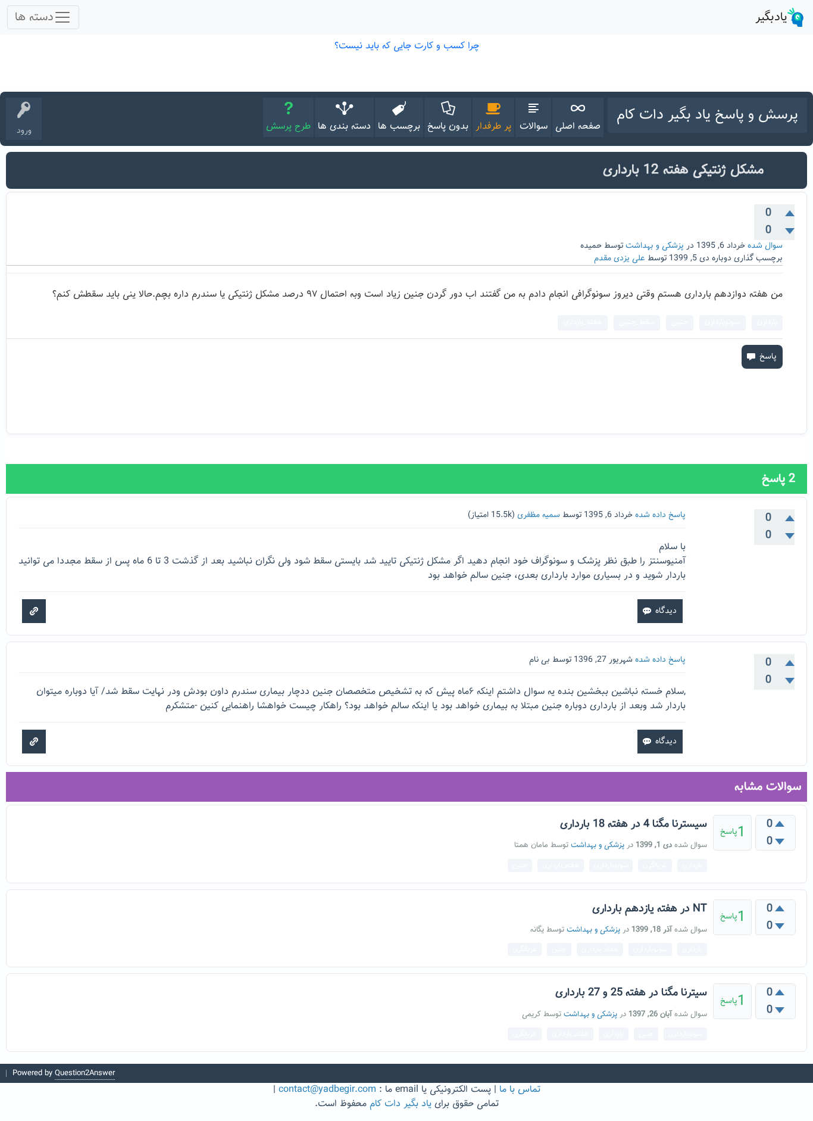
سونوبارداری (722, 322)
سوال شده (765, 246)
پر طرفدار (493, 126)
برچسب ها (399, 126)
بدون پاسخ (447, 126)
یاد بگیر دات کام (400, 1104)
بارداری (767, 322)
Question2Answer (85, 1073)
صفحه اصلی (578, 126)
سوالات (534, 126)
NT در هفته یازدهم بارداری (649, 909)
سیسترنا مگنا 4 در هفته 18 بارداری (633, 824)
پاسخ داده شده (660, 515)
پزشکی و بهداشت (655, 246)
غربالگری (655, 865)
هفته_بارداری (582, 322)
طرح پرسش (288, 126)
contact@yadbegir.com (327, 1089)
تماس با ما (519, 1089)
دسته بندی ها (344, 126)
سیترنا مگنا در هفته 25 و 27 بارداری (631, 993)
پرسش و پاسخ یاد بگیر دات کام (707, 115)
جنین (679, 322)
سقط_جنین (637, 322)
